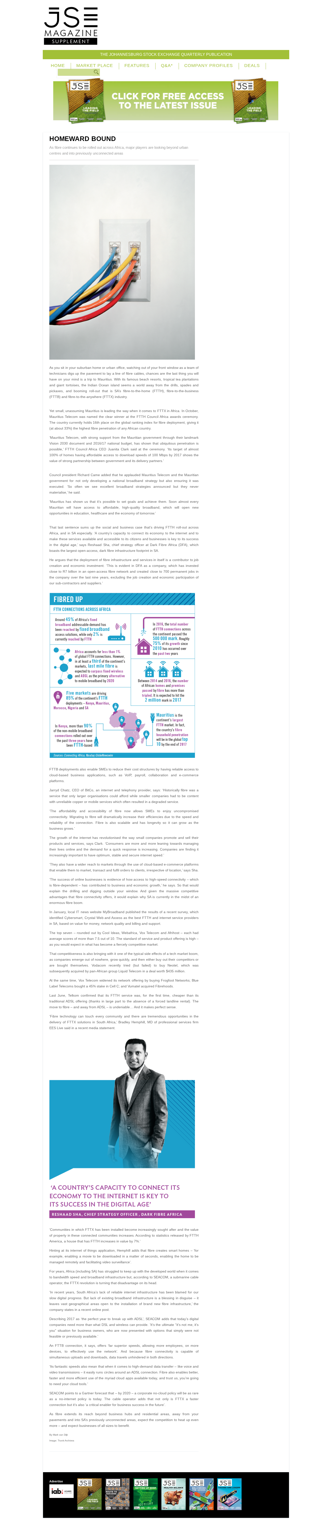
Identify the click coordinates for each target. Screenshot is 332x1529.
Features (136, 65)
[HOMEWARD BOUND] (124, 358)
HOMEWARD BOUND (82, 138)
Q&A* (167, 65)
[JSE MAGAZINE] (71, 41)
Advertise (56, 1481)
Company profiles (208, 65)
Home (58, 65)
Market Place (94, 65)
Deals (252, 65)
